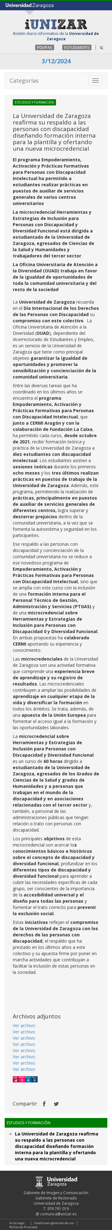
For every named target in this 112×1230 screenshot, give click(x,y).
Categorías (24, 80)
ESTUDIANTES (77, 47)
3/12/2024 (56, 61)
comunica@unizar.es (58, 1214)
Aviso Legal (17, 1223)
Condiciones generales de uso (54, 1223)
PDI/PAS (44, 47)
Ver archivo (24, 1025)
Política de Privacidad (23, 1227)
